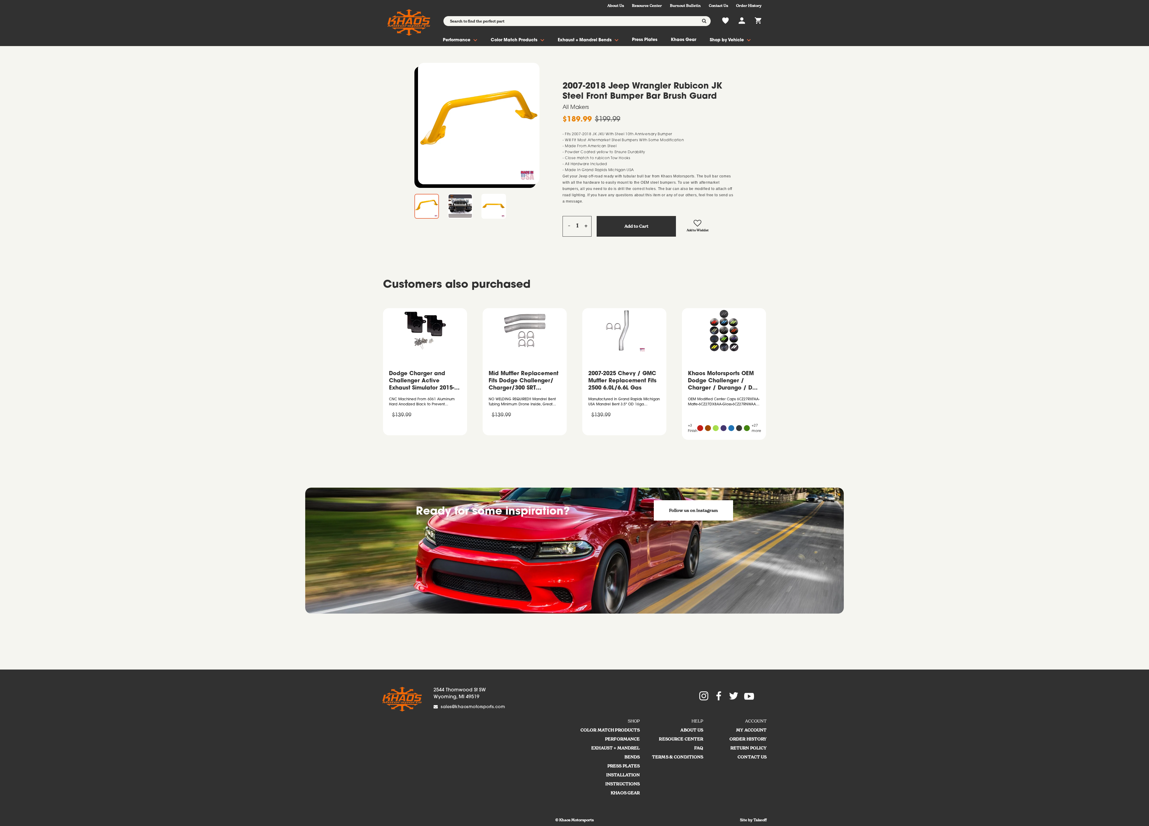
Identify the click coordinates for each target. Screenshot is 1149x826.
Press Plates (644, 40)
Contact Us (718, 5)
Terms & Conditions (677, 757)
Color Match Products (514, 40)
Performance (456, 40)
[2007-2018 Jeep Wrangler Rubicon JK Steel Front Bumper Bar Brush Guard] (478, 123)
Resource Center (647, 5)
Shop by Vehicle (727, 40)
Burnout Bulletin (685, 5)
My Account (751, 730)
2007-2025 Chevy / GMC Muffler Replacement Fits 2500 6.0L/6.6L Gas (622, 381)
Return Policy (748, 748)
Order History (749, 5)
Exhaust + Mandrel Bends (585, 40)
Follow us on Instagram (693, 510)
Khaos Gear (683, 40)
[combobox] (577, 21)
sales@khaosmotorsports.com (473, 707)
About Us (615, 5)
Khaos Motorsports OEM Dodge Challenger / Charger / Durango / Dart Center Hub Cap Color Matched (724, 381)
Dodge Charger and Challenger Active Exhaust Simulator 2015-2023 (421, 381)
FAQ (698, 748)
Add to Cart (636, 226)
